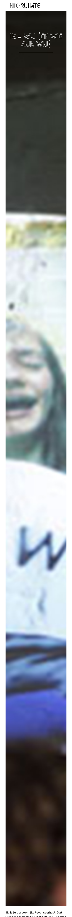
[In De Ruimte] (24, 5)
